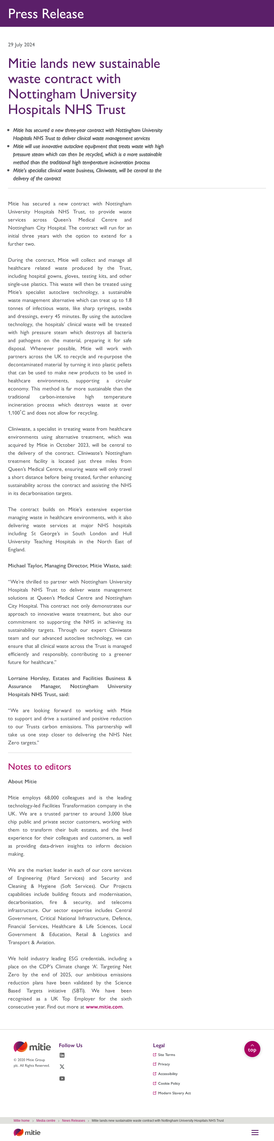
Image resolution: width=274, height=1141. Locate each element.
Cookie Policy (169, 1083)
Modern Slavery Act (174, 1092)
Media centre (45, 1120)
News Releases (73, 1120)
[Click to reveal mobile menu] (255, 1132)
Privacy (164, 1063)
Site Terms (166, 1054)
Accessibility (168, 1073)
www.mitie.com (104, 1006)
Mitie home (22, 1120)
